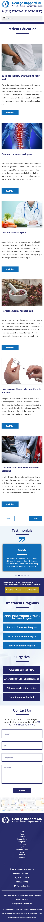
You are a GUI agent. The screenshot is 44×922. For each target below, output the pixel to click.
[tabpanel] (22, 557)
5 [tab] (28, 576)
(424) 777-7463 (22, 880)
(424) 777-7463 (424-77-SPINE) (23, 11)
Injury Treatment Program (22, 645)
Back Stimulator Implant (21, 697)
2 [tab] (19, 576)
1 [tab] (16, 576)
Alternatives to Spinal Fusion (21, 687)
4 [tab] (25, 576)
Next (35, 518)
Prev (8, 518)
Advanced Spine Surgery (21, 669)
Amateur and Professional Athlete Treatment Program (22, 617)
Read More (10, 112)
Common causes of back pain (17, 154)
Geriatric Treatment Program (22, 636)
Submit (22, 790)
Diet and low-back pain (14, 232)
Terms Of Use (27, 903)
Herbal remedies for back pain (17, 310)
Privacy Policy (17, 903)
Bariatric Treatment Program (22, 627)
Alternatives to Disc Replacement (21, 678)
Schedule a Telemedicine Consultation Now (22, 590)
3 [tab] (22, 576)
